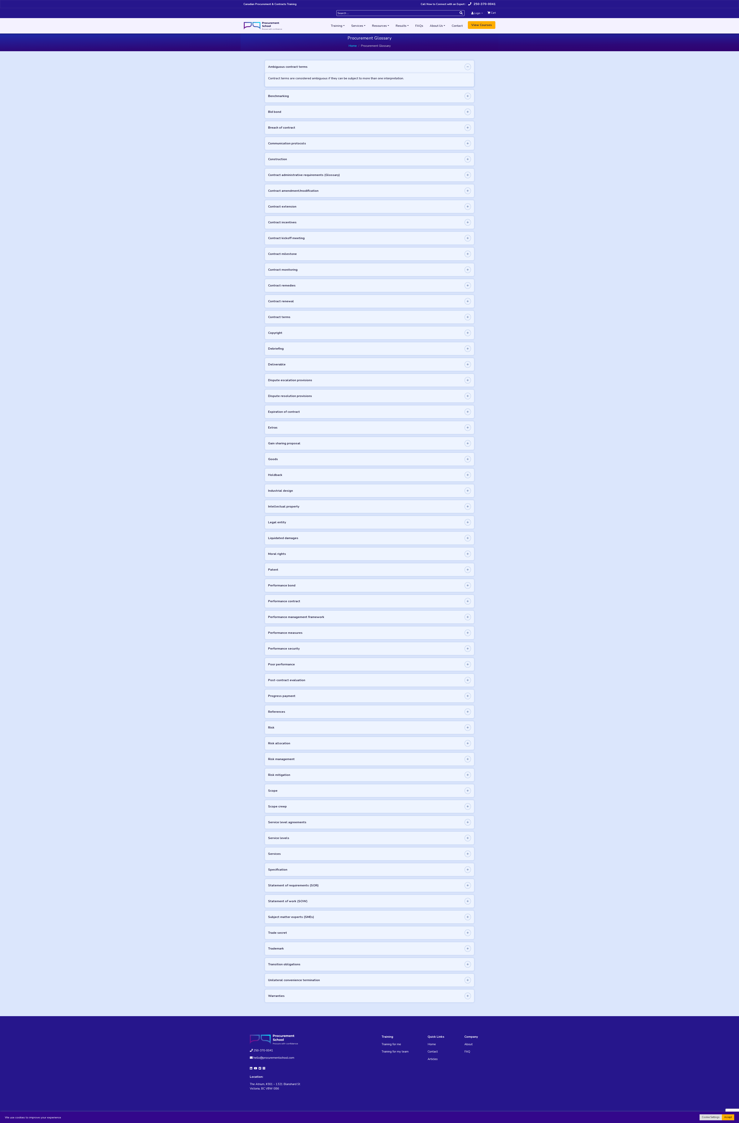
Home (353, 46)
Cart (493, 13)
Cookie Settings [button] (711, 1117)
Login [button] (477, 13)
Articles (433, 1059)
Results (401, 26)
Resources (379, 26)
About (468, 1044)
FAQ (467, 1051)
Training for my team (395, 1051)
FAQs (419, 26)
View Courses (481, 25)
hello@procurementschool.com (273, 1058)
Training (336, 26)
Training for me (391, 1044)
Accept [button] (728, 1117)
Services (357, 26)
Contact (457, 26)
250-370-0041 (484, 4)
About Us (436, 26)
